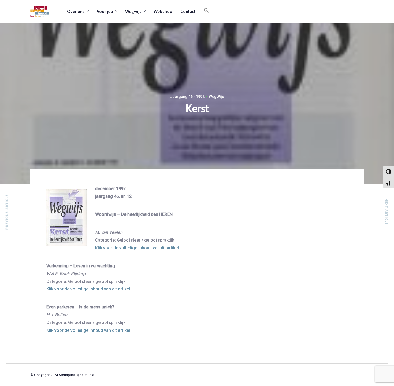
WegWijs (216, 96)
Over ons (76, 11)
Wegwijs (133, 11)
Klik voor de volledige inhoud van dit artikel (137, 247)
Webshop (163, 11)
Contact (188, 11)
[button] (206, 11)
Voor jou (105, 11)
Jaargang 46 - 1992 (187, 96)
